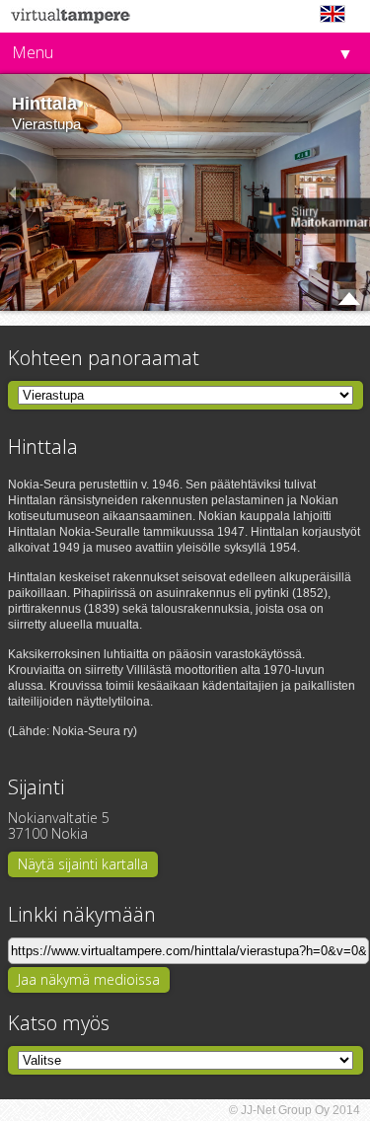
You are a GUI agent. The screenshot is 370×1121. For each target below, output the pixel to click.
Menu (32, 52)
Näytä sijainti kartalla (83, 864)
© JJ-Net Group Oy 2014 (294, 1110)
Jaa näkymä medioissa (89, 979)
